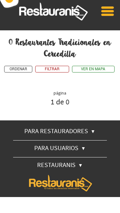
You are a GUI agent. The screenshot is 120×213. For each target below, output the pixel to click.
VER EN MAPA (93, 69)
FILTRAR (52, 69)
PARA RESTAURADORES (59, 131)
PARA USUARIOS (60, 148)
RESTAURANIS (60, 165)
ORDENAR (18, 69)
